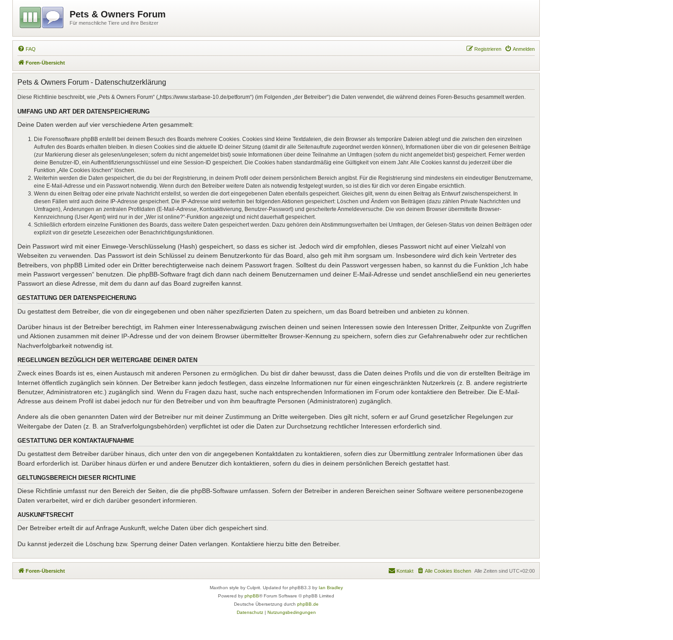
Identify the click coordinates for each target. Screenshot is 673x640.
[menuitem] (26, 48)
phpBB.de (308, 604)
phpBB (251, 595)
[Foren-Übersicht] (42, 16)
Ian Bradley (331, 587)
